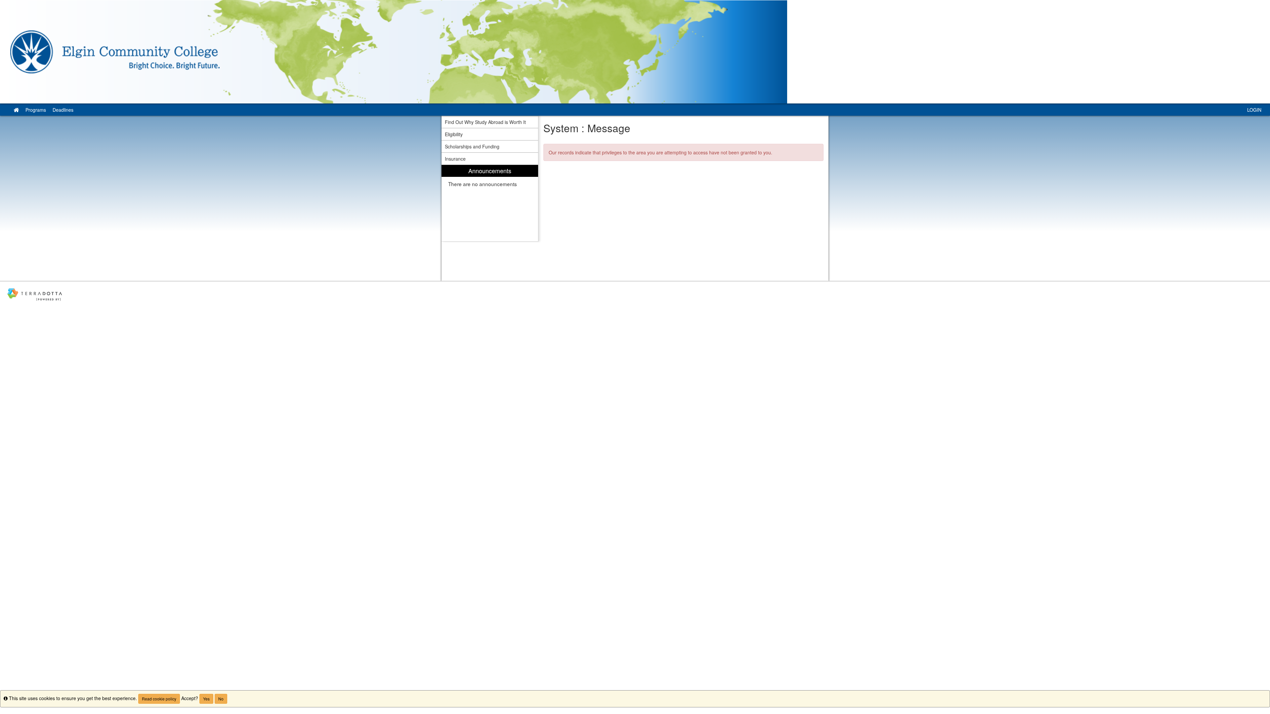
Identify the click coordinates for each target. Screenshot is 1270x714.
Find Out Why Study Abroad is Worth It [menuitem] (485, 122)
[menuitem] (490, 203)
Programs (35, 109)
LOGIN (1254, 109)
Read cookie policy (159, 698)
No (221, 698)
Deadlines (63, 109)
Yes (206, 698)
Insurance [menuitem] (455, 158)
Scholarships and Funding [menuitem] (472, 146)
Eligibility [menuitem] (454, 134)
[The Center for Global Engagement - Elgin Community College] (635, 51)
